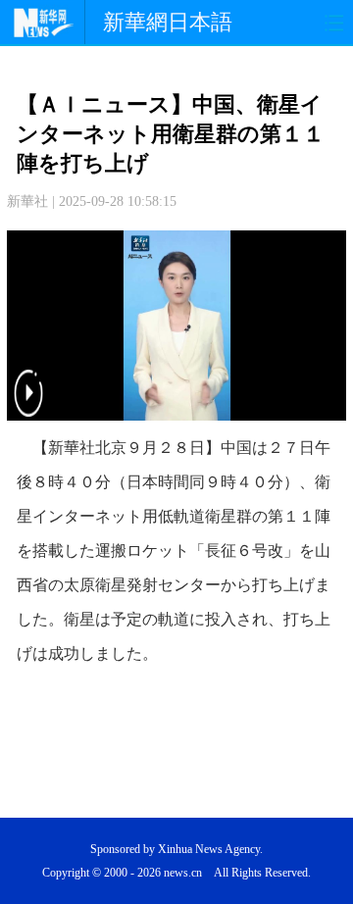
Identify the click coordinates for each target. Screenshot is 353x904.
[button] (28, 405)
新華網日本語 (167, 22)
